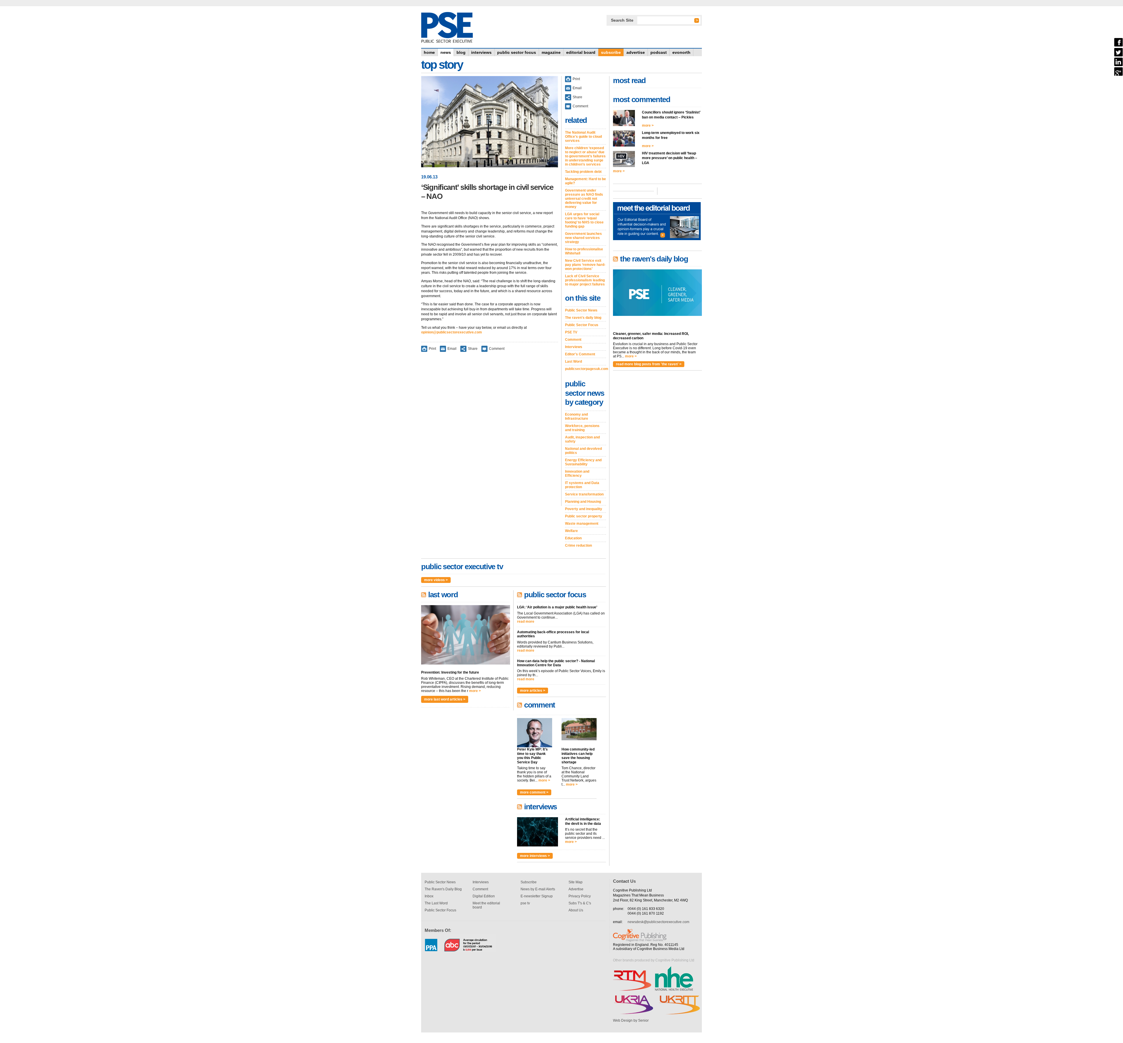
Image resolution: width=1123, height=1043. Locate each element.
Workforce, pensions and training (582, 428)
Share (473, 349)
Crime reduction (578, 545)
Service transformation (584, 494)
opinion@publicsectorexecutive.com (451, 332)
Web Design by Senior (631, 1020)
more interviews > (535, 856)
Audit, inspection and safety (582, 439)
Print (432, 349)
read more (525, 621)
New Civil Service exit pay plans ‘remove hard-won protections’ (585, 265)
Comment (496, 349)
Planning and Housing (583, 502)
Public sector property (583, 516)
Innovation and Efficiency (577, 473)
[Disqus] (489, 433)
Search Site (622, 20)
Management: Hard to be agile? (585, 181)
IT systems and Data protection (582, 485)
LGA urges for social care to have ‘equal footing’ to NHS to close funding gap (584, 220)
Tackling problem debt (583, 172)
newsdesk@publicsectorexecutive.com (658, 922)
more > (475, 691)
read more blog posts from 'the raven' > (648, 364)
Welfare (571, 531)
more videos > (436, 580)
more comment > (534, 792)
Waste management (581, 524)
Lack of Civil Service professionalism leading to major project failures (585, 280)
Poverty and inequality (583, 509)
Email (452, 349)
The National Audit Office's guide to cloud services (583, 136)
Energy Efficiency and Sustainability (583, 462)
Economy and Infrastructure (576, 416)
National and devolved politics (583, 451)
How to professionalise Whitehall (584, 251)
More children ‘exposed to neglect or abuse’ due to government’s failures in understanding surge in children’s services (585, 156)
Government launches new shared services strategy (583, 238)
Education (573, 538)
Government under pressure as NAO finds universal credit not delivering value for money (584, 198)
